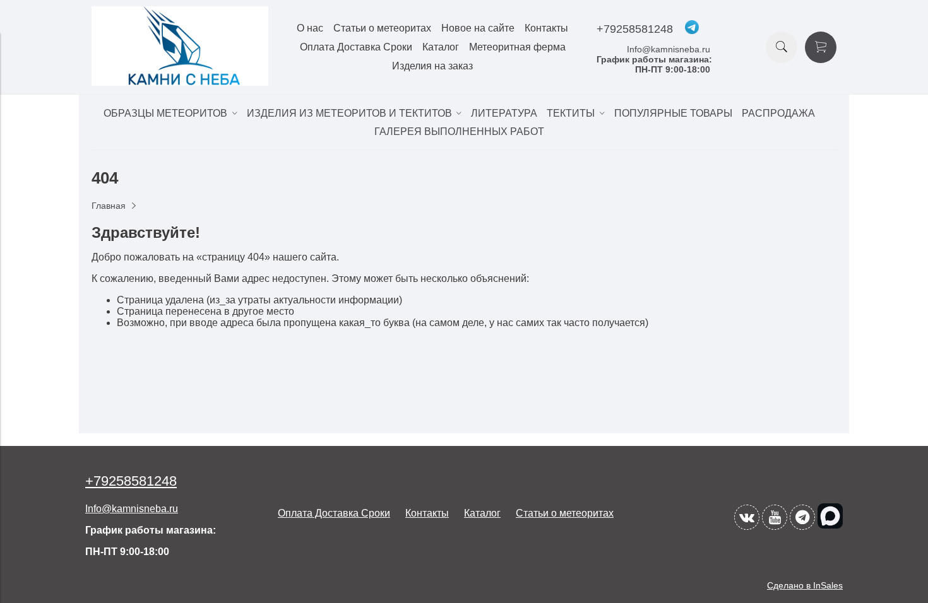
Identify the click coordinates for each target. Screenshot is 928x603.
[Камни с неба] (180, 82)
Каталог (440, 47)
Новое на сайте (478, 28)
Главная (109, 206)
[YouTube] (774, 517)
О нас (310, 28)
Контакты (546, 28)
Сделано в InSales (805, 585)
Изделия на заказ (432, 66)
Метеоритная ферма (517, 47)
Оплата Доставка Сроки (356, 47)
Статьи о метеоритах (382, 28)
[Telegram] (802, 517)
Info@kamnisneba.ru (668, 49)
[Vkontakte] (746, 517)
